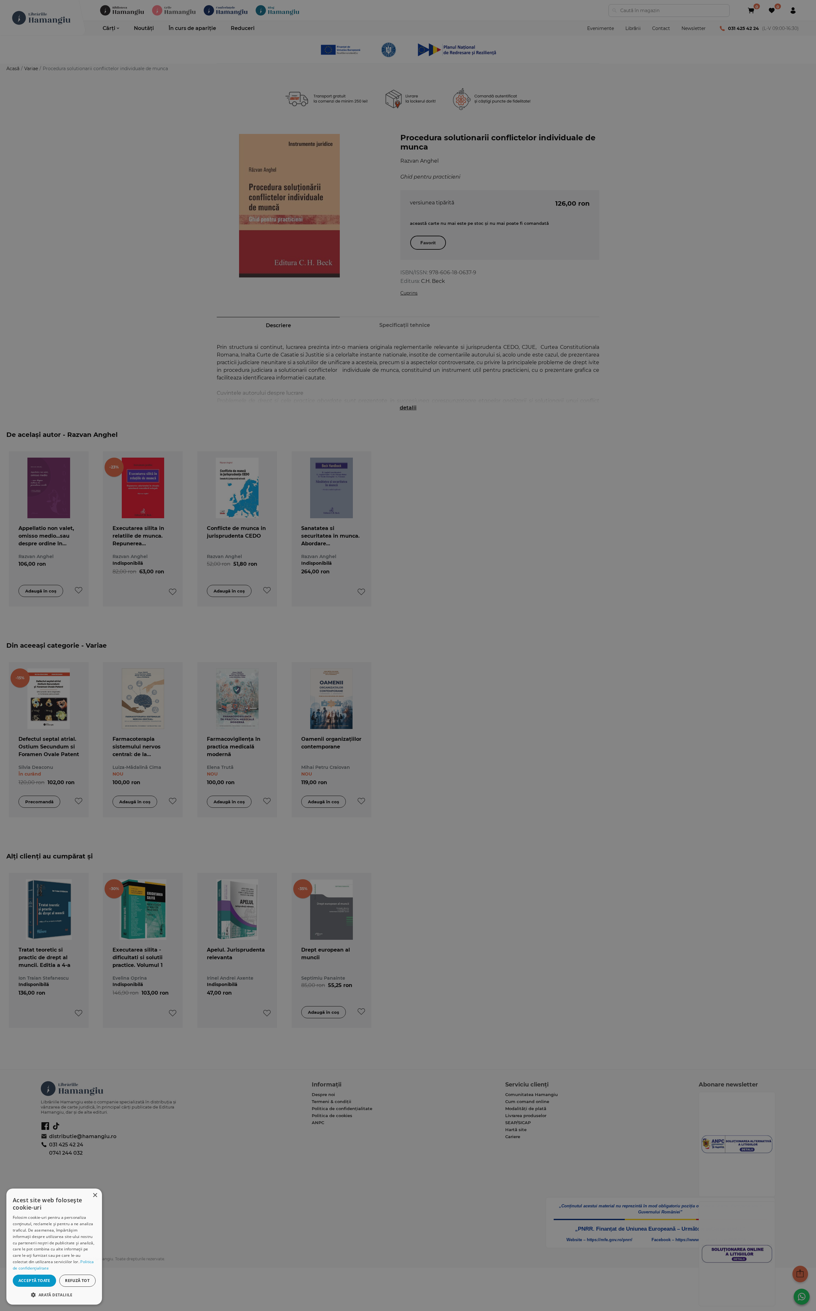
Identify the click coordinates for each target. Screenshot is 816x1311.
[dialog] (54, 1247)
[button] (54, 1294)
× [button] (94, 1195)
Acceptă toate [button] (34, 1280)
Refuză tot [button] (77, 1280)
